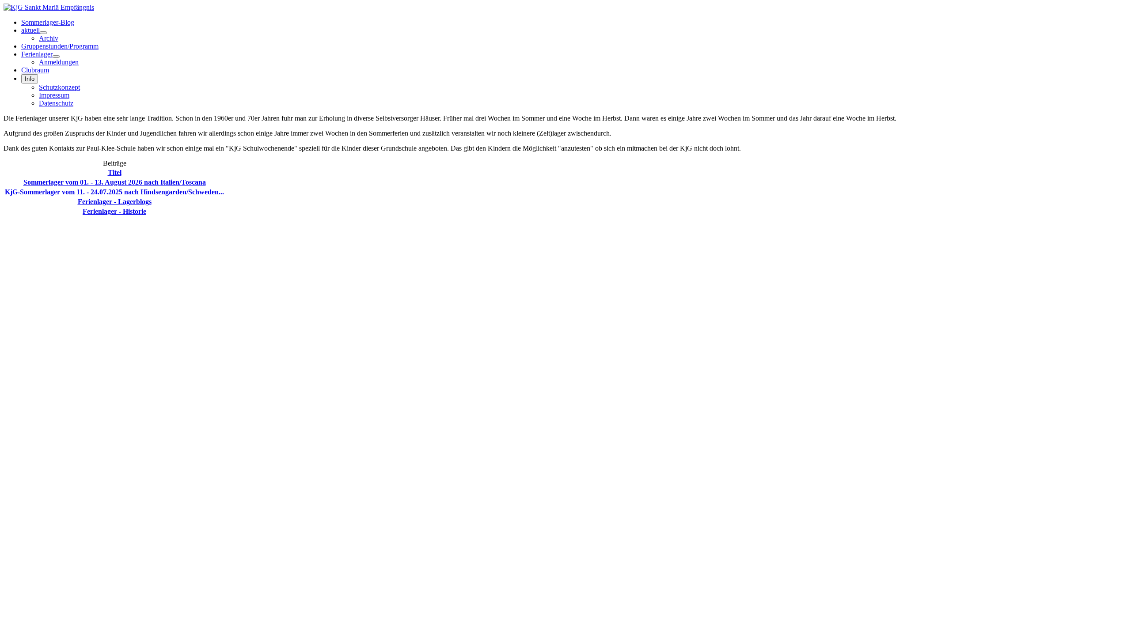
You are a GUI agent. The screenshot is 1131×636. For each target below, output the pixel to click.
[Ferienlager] (56, 56)
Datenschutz (56, 103)
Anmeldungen (59, 62)
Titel (114, 172)
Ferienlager (37, 54)
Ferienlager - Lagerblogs (115, 201)
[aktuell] (43, 32)
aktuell (30, 30)
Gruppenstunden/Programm (60, 46)
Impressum (54, 95)
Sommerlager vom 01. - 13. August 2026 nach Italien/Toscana (114, 182)
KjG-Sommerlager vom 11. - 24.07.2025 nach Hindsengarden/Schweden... (114, 192)
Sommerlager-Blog (47, 22)
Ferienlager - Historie (114, 211)
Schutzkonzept (59, 87)
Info (29, 79)
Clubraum (35, 70)
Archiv (48, 38)
